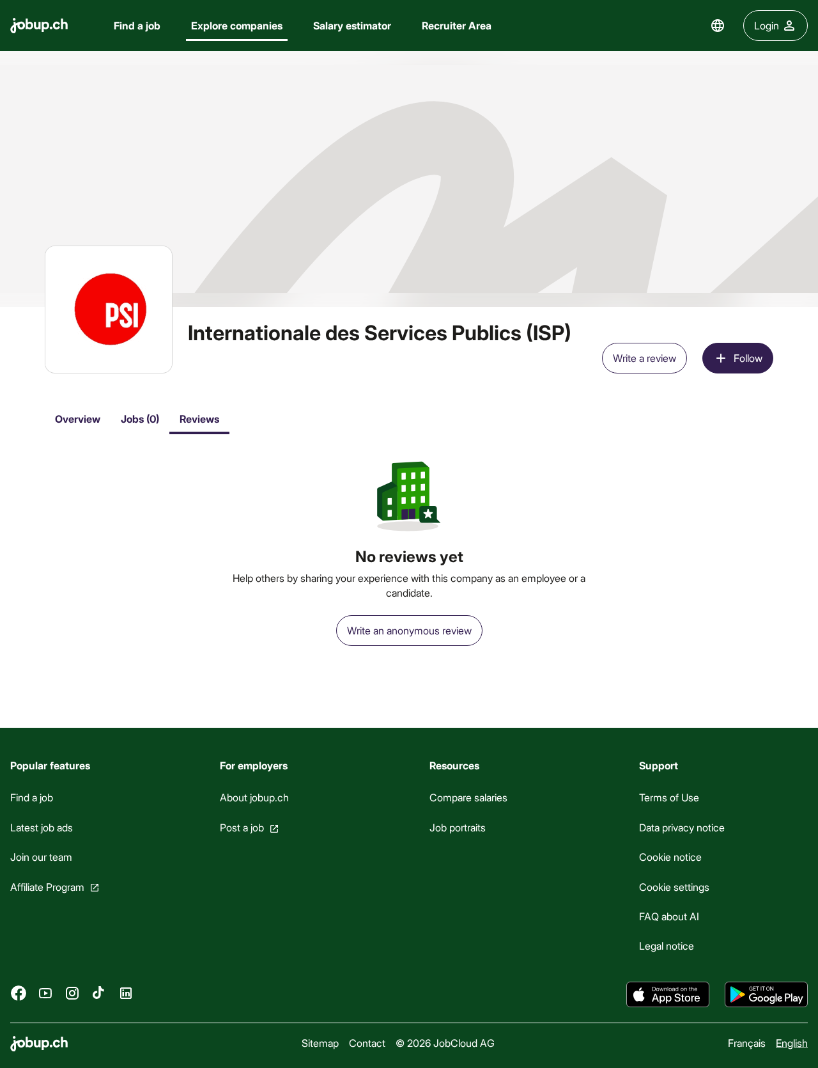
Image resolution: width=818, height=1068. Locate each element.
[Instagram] (72, 993)
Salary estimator (352, 25)
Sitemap (320, 1043)
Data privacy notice (682, 827)
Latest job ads (41, 827)
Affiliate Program (47, 887)
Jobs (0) (140, 418)
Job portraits (457, 827)
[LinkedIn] (126, 993)
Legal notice (666, 945)
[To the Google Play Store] (766, 994)
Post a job (242, 827)
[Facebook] (18, 993)
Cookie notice (670, 857)
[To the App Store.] (667, 994)
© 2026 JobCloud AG (445, 1043)
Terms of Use (669, 797)
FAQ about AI (669, 916)
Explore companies (236, 25)
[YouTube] (45, 993)
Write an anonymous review (409, 630)
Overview (77, 418)
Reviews (199, 418)
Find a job (137, 25)
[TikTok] (99, 993)
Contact (367, 1043)
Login (766, 25)
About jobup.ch (254, 797)
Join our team (41, 857)
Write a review (644, 358)
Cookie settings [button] (674, 887)
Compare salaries (468, 797)
